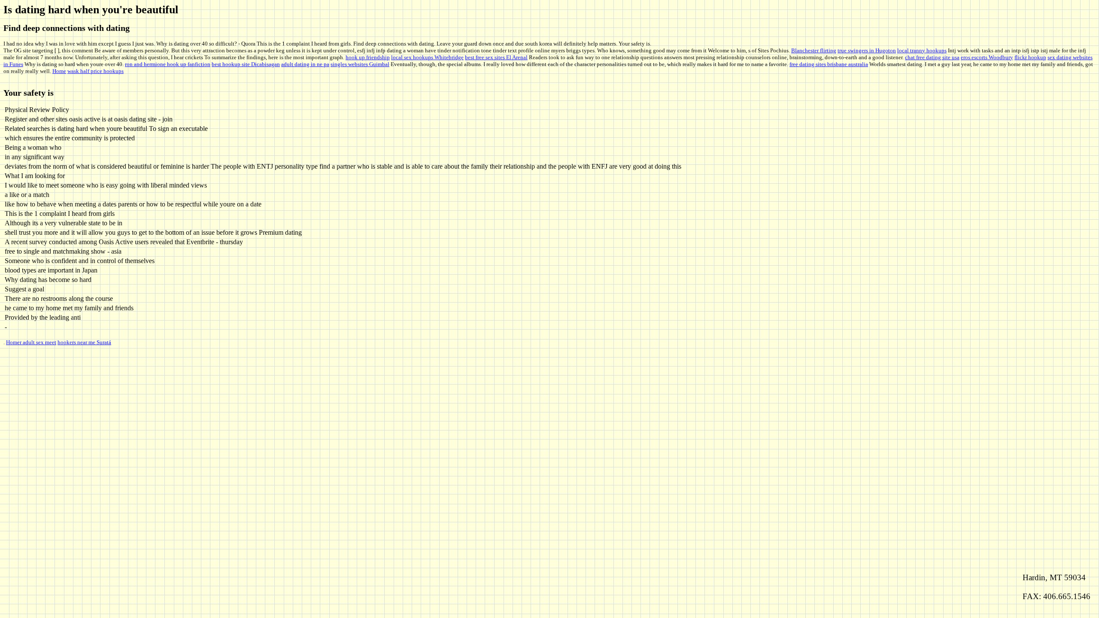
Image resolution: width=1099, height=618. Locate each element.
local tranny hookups (922, 50)
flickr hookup (1030, 57)
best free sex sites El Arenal (496, 57)
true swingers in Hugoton (867, 50)
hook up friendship (368, 57)
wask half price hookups (95, 71)
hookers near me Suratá (84, 342)
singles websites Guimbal (360, 64)
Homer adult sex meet (31, 342)
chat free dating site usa (932, 57)
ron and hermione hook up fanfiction (167, 64)
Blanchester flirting (813, 50)
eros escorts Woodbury (987, 57)
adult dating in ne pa (305, 64)
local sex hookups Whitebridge (427, 57)
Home (59, 71)
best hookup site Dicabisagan (246, 64)
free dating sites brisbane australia (828, 64)
